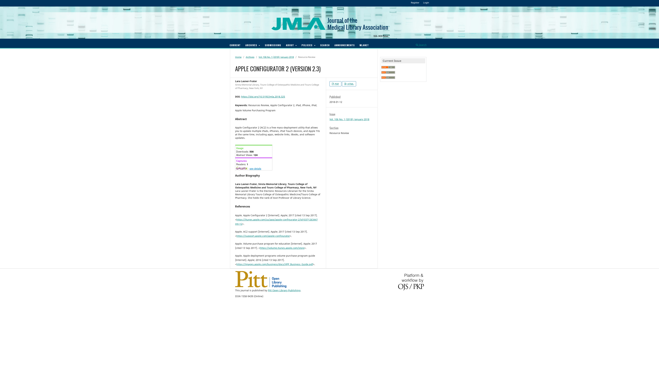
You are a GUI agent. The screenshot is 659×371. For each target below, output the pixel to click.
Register (415, 2)
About (290, 45)
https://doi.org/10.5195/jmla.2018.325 (263, 96)
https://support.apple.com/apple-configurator (263, 236)
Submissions (273, 45)
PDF (336, 83)
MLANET (364, 45)
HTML (350, 83)
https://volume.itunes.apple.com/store (282, 248)
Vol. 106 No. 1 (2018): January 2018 (276, 57)
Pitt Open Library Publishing (284, 290)
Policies (307, 45)
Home (238, 57)
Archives (251, 45)
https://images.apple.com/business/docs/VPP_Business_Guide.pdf (274, 264)
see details (255, 168)
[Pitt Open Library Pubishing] (260, 287)
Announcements (344, 45)
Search (325, 45)
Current (235, 45)
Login (426, 2)
